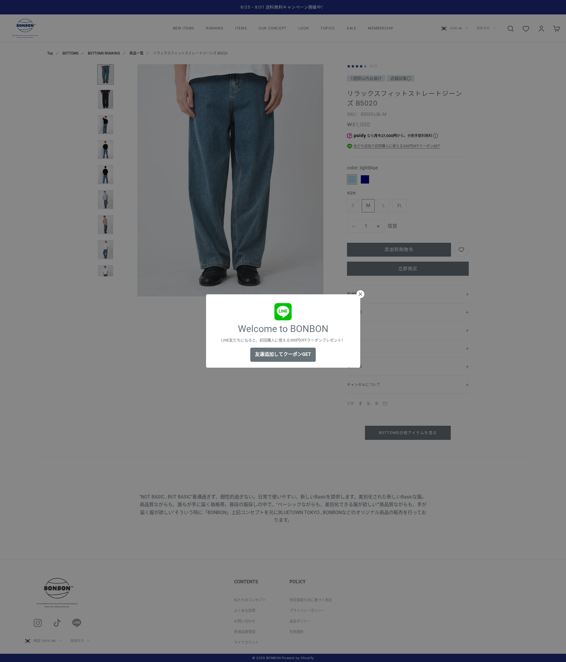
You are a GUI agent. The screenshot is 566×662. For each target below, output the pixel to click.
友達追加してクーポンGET (283, 354)
